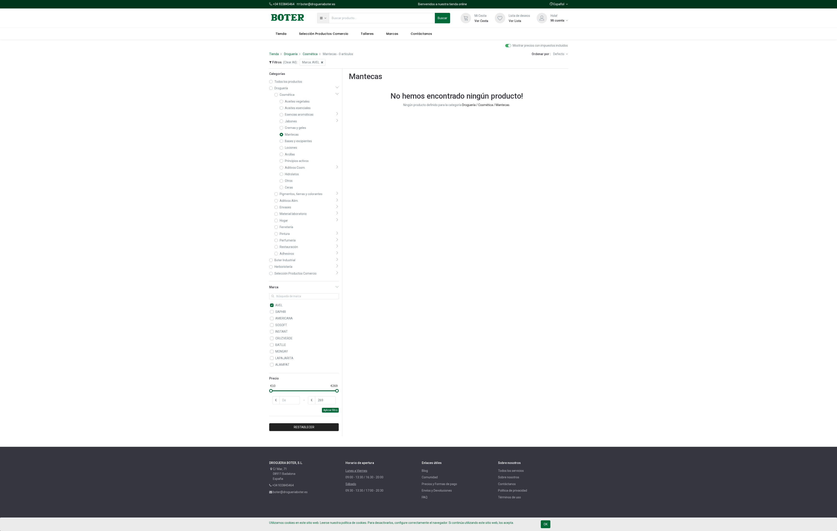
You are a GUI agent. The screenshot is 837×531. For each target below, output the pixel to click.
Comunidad (430, 477)
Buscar (442, 18)
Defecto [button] (559, 54)
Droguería (291, 54)
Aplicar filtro (330, 410)
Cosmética (310, 54)
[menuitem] (281, 34)
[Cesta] (466, 18)
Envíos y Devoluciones (437, 490)
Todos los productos (288, 81)
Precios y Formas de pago (439, 484)
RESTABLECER (304, 427)
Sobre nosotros (508, 477)
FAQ (424, 497)
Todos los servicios (511, 470)
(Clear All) (290, 62)
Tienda (274, 54)
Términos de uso (509, 497)
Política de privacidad (512, 490)
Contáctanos (507, 484)
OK (546, 524)
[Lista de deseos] (500, 18)
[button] (559, 4)
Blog (425, 470)
